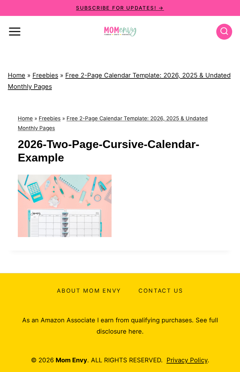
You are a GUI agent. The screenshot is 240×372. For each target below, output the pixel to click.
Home (16, 75)
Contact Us (160, 290)
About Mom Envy (89, 290)
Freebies (45, 75)
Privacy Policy (187, 360)
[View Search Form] (224, 32)
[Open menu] (15, 31)
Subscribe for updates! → (120, 8)
